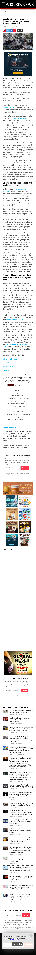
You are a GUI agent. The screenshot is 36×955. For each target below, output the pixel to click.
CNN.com (6, 370)
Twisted (20, 438)
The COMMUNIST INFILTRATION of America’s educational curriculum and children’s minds (20, 859)
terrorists (13, 438)
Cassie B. (14, 26)
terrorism (6, 438)
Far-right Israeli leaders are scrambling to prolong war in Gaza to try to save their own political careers (21, 812)
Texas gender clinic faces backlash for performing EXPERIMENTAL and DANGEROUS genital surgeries (21, 887)
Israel (28, 434)
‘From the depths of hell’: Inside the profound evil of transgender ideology (21, 786)
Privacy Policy (14, 940)
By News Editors (20, 769)
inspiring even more (10, 107)
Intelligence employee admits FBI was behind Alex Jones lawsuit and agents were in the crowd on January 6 (21, 728)
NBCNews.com (8, 367)
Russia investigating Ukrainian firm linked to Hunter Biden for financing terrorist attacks (20, 719)
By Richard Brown (20, 872)
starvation (23, 436)
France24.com (7, 363)
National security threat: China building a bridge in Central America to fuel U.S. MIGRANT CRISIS (21, 878)
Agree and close (17, 944)
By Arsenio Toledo (20, 807)
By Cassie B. (19, 723)
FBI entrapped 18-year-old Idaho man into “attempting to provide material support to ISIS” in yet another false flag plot (21, 795)
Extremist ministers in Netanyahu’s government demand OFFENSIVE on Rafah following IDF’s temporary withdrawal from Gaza (20, 897)
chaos (16, 431)
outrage (5, 436)
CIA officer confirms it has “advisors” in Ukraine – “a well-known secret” (21, 711)
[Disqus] (18, 576)
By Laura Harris (19, 891)
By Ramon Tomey (20, 754)
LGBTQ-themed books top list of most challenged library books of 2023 (21, 804)
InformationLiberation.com (12, 359)
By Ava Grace (19, 882)
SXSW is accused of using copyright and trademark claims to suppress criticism (20, 830)
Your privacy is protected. (11, 473)
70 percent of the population (16, 320)
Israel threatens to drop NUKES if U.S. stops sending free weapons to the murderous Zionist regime (21, 839)
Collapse (22, 431)
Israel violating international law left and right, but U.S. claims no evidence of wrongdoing (20, 821)
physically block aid (21, 118)
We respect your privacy (25, 925)
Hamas (12, 434)
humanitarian (20, 434)
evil (27, 431)
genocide (6, 434)
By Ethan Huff (19, 714)
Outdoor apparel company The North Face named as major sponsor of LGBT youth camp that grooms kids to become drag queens (21, 749)
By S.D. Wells (19, 863)
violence (27, 438)
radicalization (14, 436)
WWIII (5, 441)
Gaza (30, 431)
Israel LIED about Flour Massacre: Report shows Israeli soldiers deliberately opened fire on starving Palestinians (20, 739)
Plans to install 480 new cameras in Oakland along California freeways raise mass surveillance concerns (20, 868)
